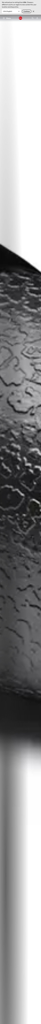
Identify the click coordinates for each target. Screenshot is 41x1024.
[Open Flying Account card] (37, 18)
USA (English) (7, 11)
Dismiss (33, 11)
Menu (8, 18)
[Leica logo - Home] (20, 18)
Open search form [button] (33, 18)
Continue (27, 11)
